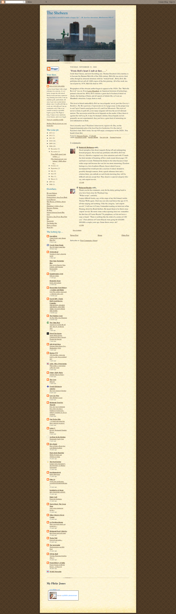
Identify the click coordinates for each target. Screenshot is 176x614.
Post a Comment (77, 230)
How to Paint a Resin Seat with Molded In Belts (57, 447)
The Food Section (55, 462)
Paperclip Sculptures (56, 499)
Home (100, 235)
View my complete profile (55, 119)
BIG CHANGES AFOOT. (57, 492)
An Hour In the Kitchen (57, 437)
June (52, 174)
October (53, 166)
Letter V (52, 428)
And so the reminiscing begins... (56, 509)
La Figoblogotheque (56, 522)
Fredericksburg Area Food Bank (57, 197)
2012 (51, 135)
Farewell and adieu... (56, 540)
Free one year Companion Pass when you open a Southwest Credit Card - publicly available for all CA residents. (58, 410)
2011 (51, 138)
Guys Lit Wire (54, 396)
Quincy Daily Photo (56, 373)
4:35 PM (81, 225)
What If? (52, 382)
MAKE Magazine (55, 571)
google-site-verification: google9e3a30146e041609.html (58, 483)
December (54, 149)
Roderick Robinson (86, 147)
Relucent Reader (57, 86)
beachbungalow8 (55, 472)
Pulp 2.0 (52, 479)
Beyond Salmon (52, 193)
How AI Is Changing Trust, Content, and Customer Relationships (58, 267)
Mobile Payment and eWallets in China (56, 456)
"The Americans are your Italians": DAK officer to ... (59, 161)
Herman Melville (93, 137)
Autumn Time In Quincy (57, 375)
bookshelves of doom (56, 490)
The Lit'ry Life (104, 137)
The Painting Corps (56, 316)
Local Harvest (51, 199)
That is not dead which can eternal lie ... (57, 525)
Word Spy (50, 227)
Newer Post (74, 235)
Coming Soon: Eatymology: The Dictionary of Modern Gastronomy (58, 465)
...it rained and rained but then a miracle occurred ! (57, 422)
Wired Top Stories (56, 333)
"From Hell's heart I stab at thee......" (58, 155)
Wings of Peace (52, 225)
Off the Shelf (54, 554)
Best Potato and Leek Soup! (58, 533)
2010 (51, 141)
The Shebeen (57, 12)
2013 (51, 133)
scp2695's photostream (69, 595)
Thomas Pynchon (115, 137)
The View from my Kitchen (58, 391)
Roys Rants (53, 444)
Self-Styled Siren (55, 344)
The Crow (53, 380)
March (53, 179)
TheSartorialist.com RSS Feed (57, 548)
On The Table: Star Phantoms (58, 318)
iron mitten (53, 236)
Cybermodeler (51, 195)
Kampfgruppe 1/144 (56, 274)
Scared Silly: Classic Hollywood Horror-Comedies (56, 301)
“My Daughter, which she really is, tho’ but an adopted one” (58, 357)
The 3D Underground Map (57, 247)
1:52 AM (81, 182)
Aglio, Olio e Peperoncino (58, 364)
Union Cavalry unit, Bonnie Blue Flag (58, 239)
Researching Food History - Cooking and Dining (58, 289)
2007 (51, 182)
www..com (55, 590)
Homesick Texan (55, 281)
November (54, 151)
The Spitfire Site (52, 223)
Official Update (54, 276)
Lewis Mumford (93, 91)
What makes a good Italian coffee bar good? (57, 367)
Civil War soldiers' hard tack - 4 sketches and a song (58, 293)
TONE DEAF (54, 252)
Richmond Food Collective (58, 531)
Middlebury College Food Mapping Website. (55, 207)
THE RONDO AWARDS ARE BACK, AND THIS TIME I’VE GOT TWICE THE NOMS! (57, 308)
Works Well (53, 538)
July (52, 171)
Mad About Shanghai (57, 453)
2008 (51, 146)
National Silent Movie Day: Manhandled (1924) (58, 347)
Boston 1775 (54, 353)
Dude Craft (53, 497)
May (52, 176)
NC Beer (49, 210)
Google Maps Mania (56, 245)
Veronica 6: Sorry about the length (58, 255)
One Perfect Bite (55, 419)
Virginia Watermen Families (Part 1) (58, 557)
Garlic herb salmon (55, 283)
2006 (51, 184)
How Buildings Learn (56, 398)
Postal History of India (57, 563)
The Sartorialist (55, 545)
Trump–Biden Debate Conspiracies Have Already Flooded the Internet (58, 337)
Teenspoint (50, 221)
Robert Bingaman (55, 474)
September (54, 168)
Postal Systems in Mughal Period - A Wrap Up (57, 566)
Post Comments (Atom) (88, 240)
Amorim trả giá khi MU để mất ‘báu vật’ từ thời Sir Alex (58, 326)
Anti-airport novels (80, 137)
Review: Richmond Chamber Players (58, 431)
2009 (51, 143)
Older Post (125, 235)
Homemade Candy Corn (57, 439)
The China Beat (55, 323)
